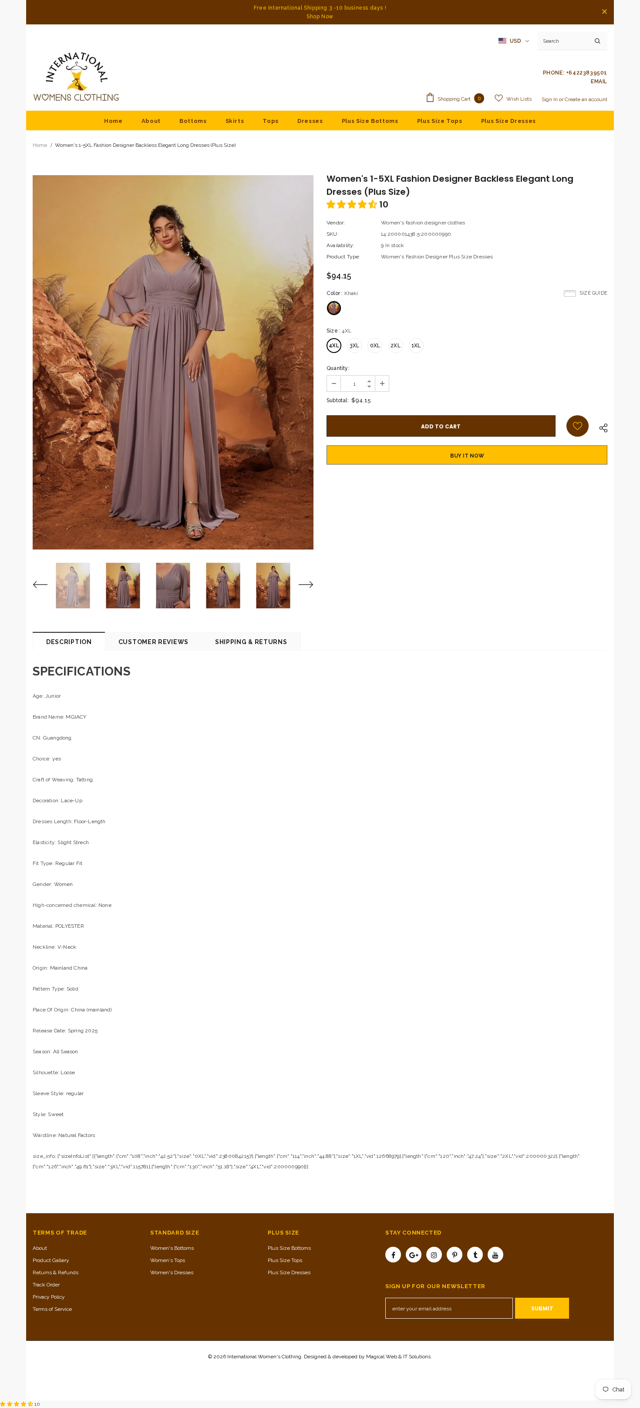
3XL (354, 346)
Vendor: (336, 223)
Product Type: (343, 257)
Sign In (550, 99)
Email (599, 81)
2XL (396, 346)
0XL (375, 346)
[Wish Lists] (577, 426)
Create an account (586, 99)
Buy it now (467, 456)
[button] (353, 204)
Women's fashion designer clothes (423, 223)
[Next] (300, 585)
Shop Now (320, 17)
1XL (416, 346)
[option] (173, 362)
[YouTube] (495, 1254)
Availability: (341, 245)
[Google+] (413, 1254)
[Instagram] (434, 1254)
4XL (334, 346)
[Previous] (46, 585)
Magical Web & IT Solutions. (399, 1357)
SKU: (333, 234)
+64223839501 (586, 73)
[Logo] (76, 77)
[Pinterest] (454, 1254)
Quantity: (338, 368)
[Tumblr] (475, 1254)
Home (40, 145)
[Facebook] (393, 1254)
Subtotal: (338, 400)
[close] (604, 12)
